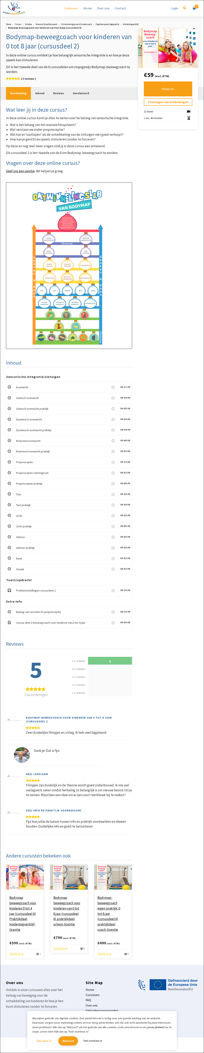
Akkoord (68, 1040)
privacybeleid (155, 1027)
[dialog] (102, 526)
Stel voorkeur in (92, 1040)
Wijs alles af (43, 1040)
